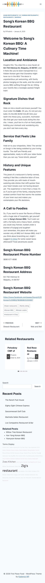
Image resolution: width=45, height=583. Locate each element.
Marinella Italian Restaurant (16, 417)
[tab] (18, 371)
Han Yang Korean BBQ (15, 435)
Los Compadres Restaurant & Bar (19, 423)
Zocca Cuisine (15, 450)
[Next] (36, 356)
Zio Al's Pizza (24, 458)
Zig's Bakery (21, 471)
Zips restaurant (32, 447)
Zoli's (26, 447)
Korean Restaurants (30, 15)
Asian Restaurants (10, 15)
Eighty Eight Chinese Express (17, 406)
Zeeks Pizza (10, 474)
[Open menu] (40, 4)
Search (5, 383)
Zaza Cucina (19, 462)
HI (20, 15)
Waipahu (18, 17)
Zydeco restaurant (33, 458)
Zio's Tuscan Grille (21, 456)
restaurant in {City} (11, 314)
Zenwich (18, 477)
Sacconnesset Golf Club (15, 411)
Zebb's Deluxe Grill (15, 447)
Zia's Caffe (28, 471)
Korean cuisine (21, 310)
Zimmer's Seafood (15, 458)
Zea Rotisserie (10, 466)
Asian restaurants (10, 306)
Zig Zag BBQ (11, 456)
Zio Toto (22, 447)
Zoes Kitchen (9, 461)
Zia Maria (34, 471)
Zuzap (21, 453)
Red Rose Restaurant (32, 351)
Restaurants (8, 17)
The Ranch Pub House (14, 400)
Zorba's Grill (6, 447)
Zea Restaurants (30, 456)
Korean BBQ (8, 310)
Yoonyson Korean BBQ (15, 439)
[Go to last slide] (8, 356)
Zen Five (34, 453)
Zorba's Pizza (38, 456)
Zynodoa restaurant (30, 474)
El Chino (14, 239)
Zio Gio (12, 453)
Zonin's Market (23, 450)
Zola (22, 477)
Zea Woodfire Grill (32, 462)
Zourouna (17, 453)
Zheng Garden (31, 450)
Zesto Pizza (12, 477)
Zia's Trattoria (6, 458)
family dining (24, 306)
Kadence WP (23, 577)
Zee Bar (25, 462)
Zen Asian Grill (27, 477)
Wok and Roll (36, 325)
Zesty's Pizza (27, 453)
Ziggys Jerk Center (19, 474)
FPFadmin (8, 31)
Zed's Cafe (18, 466)
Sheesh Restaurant (11, 325)
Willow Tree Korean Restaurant (19, 432)
